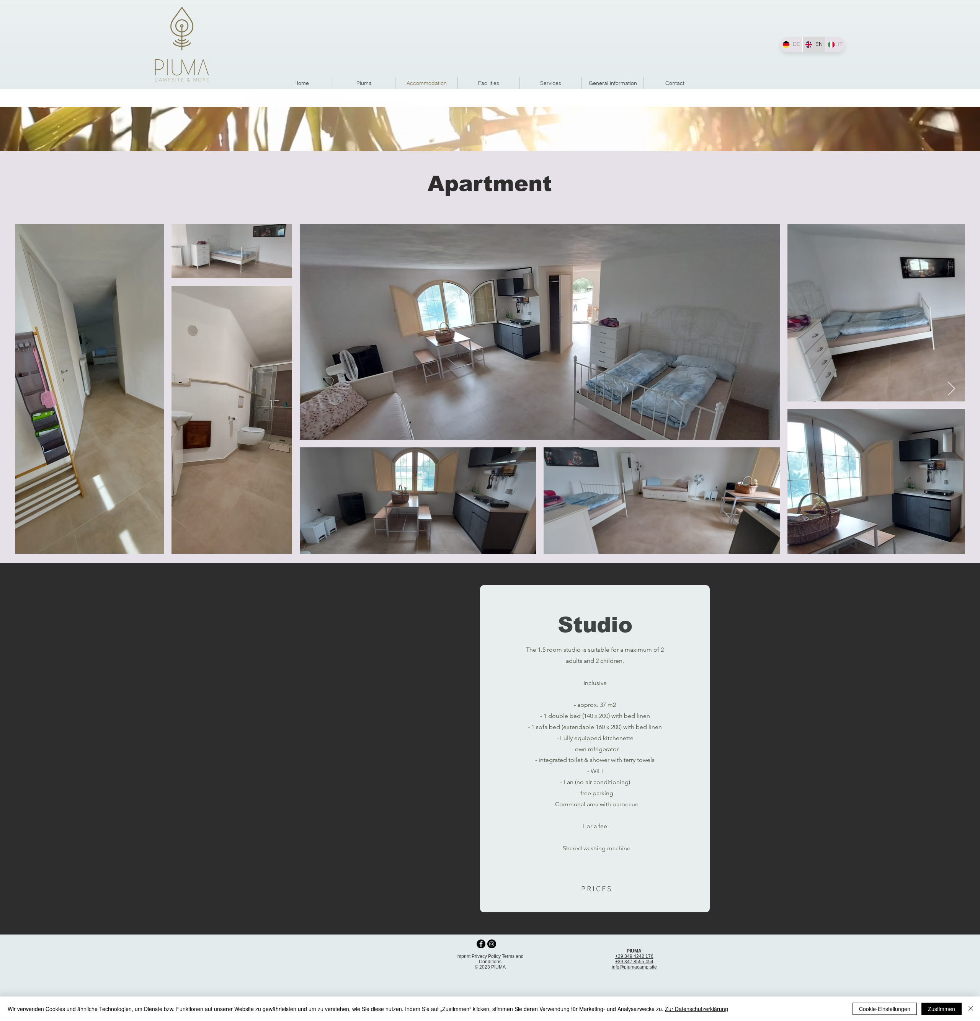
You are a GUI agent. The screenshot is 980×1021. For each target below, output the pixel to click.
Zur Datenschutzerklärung (696, 1009)
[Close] (970, 1009)
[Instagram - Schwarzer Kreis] (491, 943)
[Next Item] (951, 389)
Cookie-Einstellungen (884, 1009)
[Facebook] (481, 943)
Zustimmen (941, 1009)
